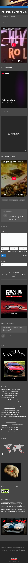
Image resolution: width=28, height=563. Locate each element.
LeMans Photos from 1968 (14, 411)
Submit (3, 255)
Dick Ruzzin (3, 407)
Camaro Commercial (14, 200)
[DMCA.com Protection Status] (5, 494)
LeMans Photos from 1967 (13, 415)
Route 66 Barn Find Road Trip (14, 403)
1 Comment (13, 16)
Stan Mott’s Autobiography (13, 433)
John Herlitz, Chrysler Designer (14, 390)
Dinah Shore (22, 200)
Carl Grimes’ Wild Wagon (12, 421)
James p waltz (4, 433)
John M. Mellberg (4, 413)
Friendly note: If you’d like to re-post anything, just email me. (13, 512)
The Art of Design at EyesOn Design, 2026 (15, 407)
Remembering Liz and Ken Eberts (13, 405)
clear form (25, 255)
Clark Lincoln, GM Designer (13, 392)
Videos (4, 17)
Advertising (5, 200)
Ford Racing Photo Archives (13, 401)
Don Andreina (4, 390)
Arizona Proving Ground (9, 399)
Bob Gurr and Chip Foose (13, 395)
